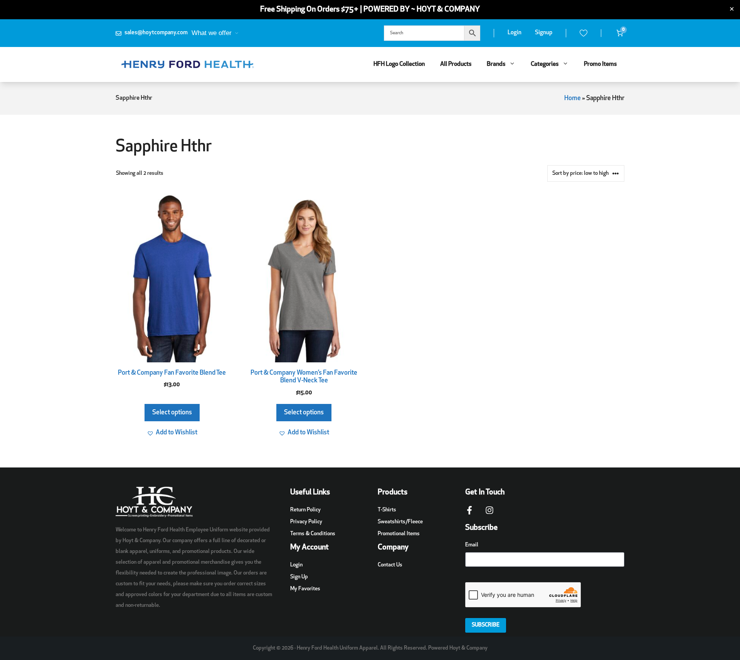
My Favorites (305, 589)
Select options (172, 412)
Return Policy (305, 510)
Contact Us (390, 565)
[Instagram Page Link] (489, 514)
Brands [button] (496, 64)
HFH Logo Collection (399, 64)
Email (471, 545)
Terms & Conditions (312, 534)
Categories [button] (544, 64)
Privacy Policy (306, 522)
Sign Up (299, 577)
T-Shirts (387, 510)
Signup (543, 33)
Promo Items (600, 64)
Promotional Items (399, 534)
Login (514, 33)
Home (572, 98)
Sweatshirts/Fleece (400, 522)
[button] (172, 433)
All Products (455, 64)
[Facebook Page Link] (469, 514)
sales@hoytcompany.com (156, 33)
